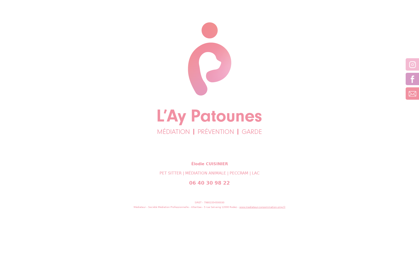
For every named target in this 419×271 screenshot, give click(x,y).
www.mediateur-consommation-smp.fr (262, 207)
